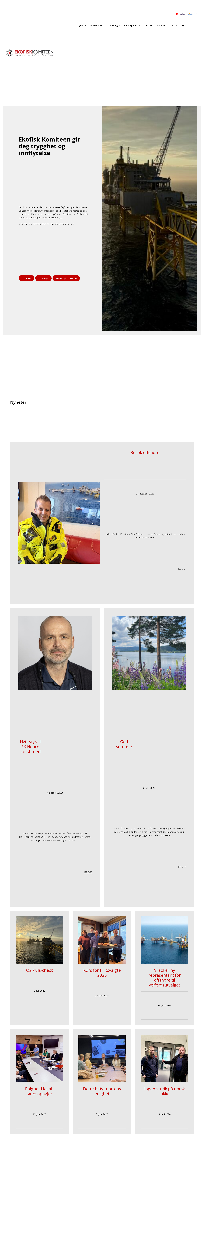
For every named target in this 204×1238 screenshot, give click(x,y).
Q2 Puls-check (39, 970)
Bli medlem (26, 278)
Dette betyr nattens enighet (102, 1091)
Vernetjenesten (132, 25)
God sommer (124, 744)
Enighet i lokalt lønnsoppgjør (39, 1091)
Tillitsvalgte (114, 25)
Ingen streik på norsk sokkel (164, 1091)
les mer (182, 569)
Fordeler (161, 25)
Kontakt (173, 25)
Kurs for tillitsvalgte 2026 (102, 973)
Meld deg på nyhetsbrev (66, 278)
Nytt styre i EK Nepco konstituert (30, 746)
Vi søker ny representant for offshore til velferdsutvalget (164, 977)
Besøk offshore (144, 452)
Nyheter (81, 25)
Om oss (148, 25)
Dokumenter (96, 25)
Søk (184, 25)
